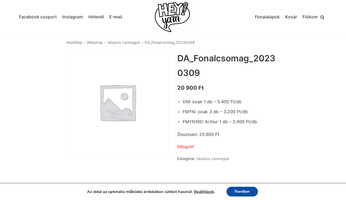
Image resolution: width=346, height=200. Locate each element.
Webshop (95, 42)
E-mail (115, 16)
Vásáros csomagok (123, 42)
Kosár (291, 16)
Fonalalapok (267, 16)
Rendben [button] (242, 191)
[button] (322, 17)
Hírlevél (96, 16)
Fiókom (310, 16)
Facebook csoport (38, 16)
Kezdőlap (74, 42)
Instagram (72, 16)
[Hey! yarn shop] (173, 17)
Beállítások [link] (204, 191)
